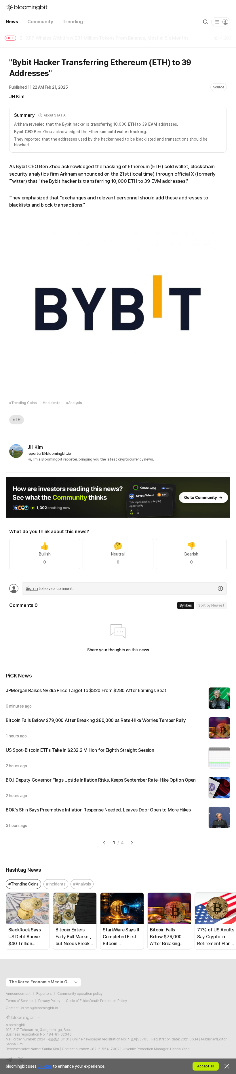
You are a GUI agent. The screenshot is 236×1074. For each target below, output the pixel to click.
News (12, 21)
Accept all (205, 1066)
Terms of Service (19, 1001)
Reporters (44, 994)
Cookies (44, 1066)
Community (40, 21)
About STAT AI (55, 115)
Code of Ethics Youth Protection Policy (96, 1001)
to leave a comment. (49, 588)
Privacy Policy (49, 1001)
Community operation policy (79, 994)
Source (218, 87)
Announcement (18, 994)
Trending (72, 21)
